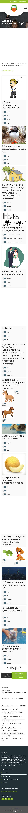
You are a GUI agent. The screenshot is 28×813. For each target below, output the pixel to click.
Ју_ (7, 446)
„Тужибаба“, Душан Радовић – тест (11, 728)
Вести (5, 782)
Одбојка (9, 659)
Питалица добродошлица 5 (9, 709)
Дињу (8, 332)
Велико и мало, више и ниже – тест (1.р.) (11, 739)
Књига (8, 621)
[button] (8, 398)
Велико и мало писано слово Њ (13, 234)
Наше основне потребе (8, 721)
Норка (8, 119)
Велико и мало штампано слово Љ (14, 242)
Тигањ (8, 159)
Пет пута (9, 206)
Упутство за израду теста (11, 779)
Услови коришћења (14, 808)
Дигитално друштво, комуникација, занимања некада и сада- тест (12, 713)
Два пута (9, 210)
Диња (8, 487)
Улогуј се (14, 1)
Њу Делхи (9, 603)
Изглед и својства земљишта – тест (12, 733)
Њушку (8, 339)
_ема (8, 450)
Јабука (8, 490)
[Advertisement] (14, 43)
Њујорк (8, 592)
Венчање (9, 278)
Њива (8, 112)
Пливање (9, 663)
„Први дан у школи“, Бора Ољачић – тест (12, 724)
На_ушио (9, 443)
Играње (8, 282)
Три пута (9, 202)
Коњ (8, 163)
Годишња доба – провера (9, 730)
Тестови (5, 773)
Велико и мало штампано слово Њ (14, 238)
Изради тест (6, 776)
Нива (8, 115)
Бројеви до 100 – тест (7, 736)
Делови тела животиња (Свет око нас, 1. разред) (12, 717)
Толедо (8, 595)
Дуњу (8, 336)
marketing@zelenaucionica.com (9, 791)
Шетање (9, 285)
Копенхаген (9, 599)
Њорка (8, 123)
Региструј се (23, 1)
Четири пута (10, 375)
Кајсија (8, 494)
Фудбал (8, 655)
